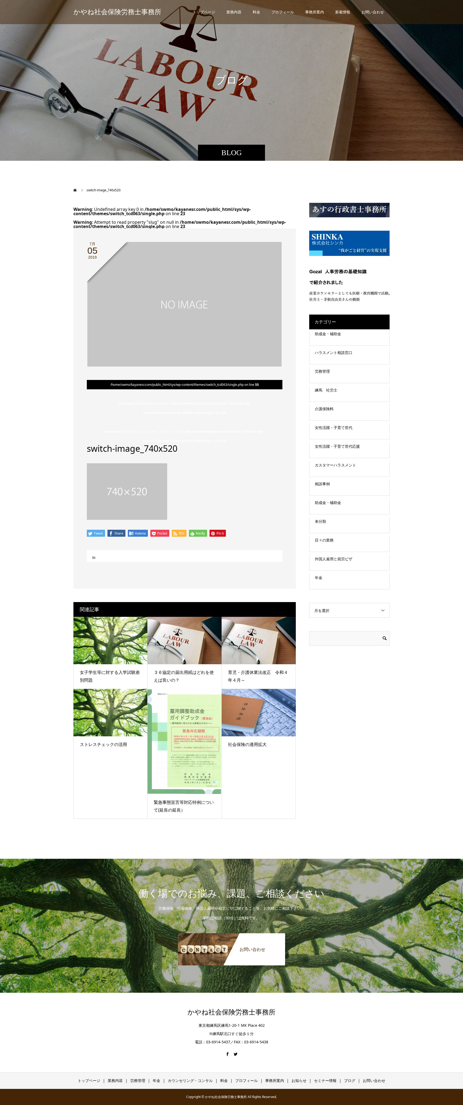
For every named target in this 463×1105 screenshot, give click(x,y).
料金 (256, 11)
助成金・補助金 (328, 333)
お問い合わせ (372, 11)
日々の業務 (324, 540)
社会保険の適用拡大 (247, 744)
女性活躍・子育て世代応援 (337, 446)
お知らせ (299, 1080)
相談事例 (322, 483)
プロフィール (282, 11)
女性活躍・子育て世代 (333, 427)
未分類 (320, 521)
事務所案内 (314, 11)
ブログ (349, 1080)
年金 (318, 577)
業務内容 (233, 11)
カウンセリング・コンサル (190, 1080)
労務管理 (322, 371)
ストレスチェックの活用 (103, 744)
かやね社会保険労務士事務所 (117, 12)
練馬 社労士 (326, 390)
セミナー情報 (325, 1080)
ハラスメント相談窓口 (333, 352)
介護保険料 (324, 408)
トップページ (204, 11)
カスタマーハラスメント (335, 465)
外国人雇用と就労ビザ (333, 558)
